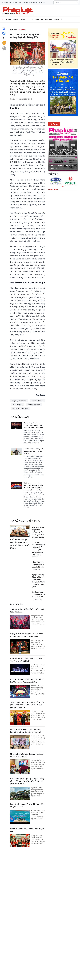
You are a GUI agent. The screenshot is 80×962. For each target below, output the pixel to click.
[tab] (62, 186)
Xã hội (56, 19)
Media (23, 19)
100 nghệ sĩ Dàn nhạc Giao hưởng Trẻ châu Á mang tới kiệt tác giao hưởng (38, 532)
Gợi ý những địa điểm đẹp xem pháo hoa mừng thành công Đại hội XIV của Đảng (33, 425)
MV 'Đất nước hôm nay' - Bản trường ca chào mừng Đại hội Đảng (34, 451)
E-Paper (54, 124)
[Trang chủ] (2, 19)
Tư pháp (15, 19)
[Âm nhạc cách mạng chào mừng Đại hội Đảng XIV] (10, 10)
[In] (4, 48)
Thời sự (8, 19)
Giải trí (22, 30)
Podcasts (39, 19)
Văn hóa (13, 30)
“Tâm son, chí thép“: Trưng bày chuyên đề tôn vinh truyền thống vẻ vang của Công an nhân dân (38, 549)
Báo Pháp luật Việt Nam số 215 (62, 166)
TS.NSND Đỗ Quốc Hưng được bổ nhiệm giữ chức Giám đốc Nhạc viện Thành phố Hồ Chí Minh (27, 705)
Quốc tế (30, 19)
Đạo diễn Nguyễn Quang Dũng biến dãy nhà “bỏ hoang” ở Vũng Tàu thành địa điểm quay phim (27, 781)
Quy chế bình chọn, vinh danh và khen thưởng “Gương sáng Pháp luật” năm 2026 (62, 62)
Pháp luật (48, 19)
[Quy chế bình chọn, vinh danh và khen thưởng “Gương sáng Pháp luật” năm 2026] (63, 49)
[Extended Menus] (62, 19)
